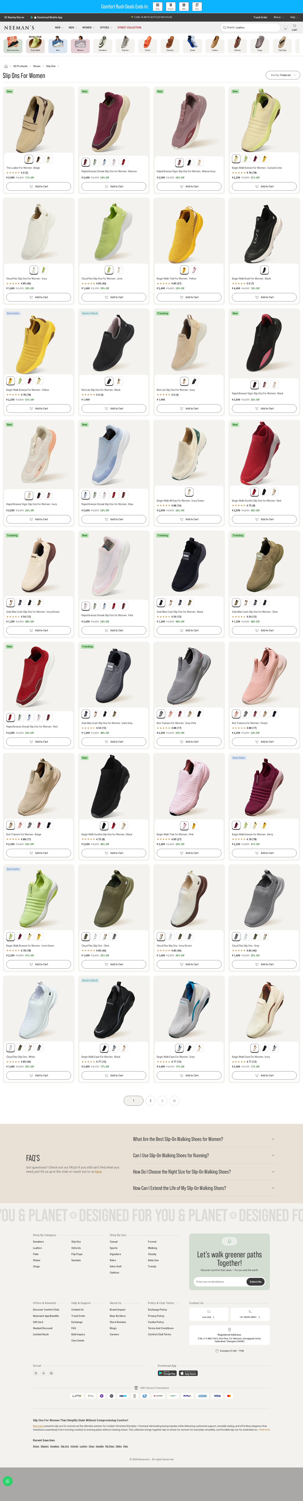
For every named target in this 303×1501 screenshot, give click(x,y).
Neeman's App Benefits (46, 1316)
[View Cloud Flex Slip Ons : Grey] (264, 898)
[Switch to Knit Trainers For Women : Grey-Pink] (161, 714)
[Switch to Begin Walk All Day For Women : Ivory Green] (189, 492)
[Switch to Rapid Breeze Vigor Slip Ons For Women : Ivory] (199, 162)
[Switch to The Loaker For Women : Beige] (29, 159)
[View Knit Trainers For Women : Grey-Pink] (189, 676)
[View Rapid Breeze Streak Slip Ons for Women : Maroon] (113, 121)
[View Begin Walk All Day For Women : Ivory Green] (189, 454)
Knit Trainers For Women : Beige (23, 834)
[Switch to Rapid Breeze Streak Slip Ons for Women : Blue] (105, 162)
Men (71, 27)
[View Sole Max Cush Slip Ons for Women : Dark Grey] (113, 676)
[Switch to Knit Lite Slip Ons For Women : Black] (109, 381)
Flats (36, 1254)
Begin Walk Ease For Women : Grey (176, 1056)
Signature (115, 1254)
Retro (113, 1260)
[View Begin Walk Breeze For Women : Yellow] (38, 343)
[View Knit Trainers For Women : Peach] (264, 676)
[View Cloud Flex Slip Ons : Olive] (113, 898)
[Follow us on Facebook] (43, 1373)
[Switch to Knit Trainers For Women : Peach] (170, 714)
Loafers (37, 1248)
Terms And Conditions (161, 1328)
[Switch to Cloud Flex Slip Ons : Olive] (86, 936)
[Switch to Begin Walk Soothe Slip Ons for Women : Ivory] (274, 492)
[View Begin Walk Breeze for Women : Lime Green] (38, 898)
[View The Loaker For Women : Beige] (38, 121)
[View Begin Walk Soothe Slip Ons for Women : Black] (113, 787)
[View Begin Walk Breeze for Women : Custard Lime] (264, 121)
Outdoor (114, 1272)
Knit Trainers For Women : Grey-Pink (176, 723)
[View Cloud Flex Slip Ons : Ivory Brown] (189, 898)
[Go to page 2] (162, 1101)
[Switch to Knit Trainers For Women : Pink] (180, 714)
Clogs (36, 1266)
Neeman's (38, 1426)
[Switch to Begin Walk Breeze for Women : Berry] (255, 158)
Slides (36, 1260)
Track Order (260, 17)
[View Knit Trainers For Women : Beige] (38, 787)
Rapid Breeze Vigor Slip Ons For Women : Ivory (31, 504)
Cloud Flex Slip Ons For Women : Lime (102, 278)
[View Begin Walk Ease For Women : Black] (113, 1010)
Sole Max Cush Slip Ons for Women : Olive (255, 611)
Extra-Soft (115, 1266)
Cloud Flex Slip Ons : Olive (95, 945)
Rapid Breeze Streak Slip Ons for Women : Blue (107, 504)
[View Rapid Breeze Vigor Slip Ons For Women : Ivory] (38, 454)
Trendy (152, 1266)
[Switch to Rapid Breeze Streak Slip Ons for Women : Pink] (114, 162)
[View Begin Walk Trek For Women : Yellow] (189, 232)
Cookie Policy (156, 1322)
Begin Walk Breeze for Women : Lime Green (30, 945)
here (98, 1171)
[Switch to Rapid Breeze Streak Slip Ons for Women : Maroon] (86, 162)
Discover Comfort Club (46, 1309)
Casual (114, 1241)
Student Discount (42, 1328)
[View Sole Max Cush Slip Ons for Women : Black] (189, 565)
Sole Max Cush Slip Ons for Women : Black (180, 611)
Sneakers (38, 1241)
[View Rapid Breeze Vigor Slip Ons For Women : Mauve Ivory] (189, 121)
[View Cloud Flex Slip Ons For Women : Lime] (113, 232)
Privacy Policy (156, 1316)
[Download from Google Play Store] (167, 1373)
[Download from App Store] (188, 1373)
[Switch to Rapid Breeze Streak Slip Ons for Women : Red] (124, 162)
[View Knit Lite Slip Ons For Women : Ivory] (189, 343)
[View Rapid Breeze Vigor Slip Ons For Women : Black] (264, 343)
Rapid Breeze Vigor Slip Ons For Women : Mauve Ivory (186, 171)
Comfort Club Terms (159, 1334)
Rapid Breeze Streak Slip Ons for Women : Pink (107, 615)
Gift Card (38, 1322)
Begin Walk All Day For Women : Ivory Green (180, 500)
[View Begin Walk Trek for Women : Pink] (189, 787)
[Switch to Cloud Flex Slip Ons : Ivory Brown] (105, 936)
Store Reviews (118, 1322)
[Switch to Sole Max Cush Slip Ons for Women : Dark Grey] (20, 602)
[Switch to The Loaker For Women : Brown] (39, 159)
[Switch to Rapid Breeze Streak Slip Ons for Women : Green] (95, 162)
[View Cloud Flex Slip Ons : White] (38, 1010)
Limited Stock (41, 1334)
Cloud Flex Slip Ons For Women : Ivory (26, 278)
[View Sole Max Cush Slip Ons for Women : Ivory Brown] (38, 565)
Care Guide (77, 1340)
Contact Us (77, 1309)
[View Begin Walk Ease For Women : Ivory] (264, 1010)
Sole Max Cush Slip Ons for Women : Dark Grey (107, 723)
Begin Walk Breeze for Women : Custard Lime (257, 167)
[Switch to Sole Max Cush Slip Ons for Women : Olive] (39, 602)
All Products (20, 66)
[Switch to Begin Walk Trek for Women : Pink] (194, 270)
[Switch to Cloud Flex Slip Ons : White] (95, 936)
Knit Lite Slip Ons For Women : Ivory (176, 390)
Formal (152, 1241)
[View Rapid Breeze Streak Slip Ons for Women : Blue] (113, 454)
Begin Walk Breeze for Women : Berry (252, 834)
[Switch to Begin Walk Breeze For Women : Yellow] (265, 158)
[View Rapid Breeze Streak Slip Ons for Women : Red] (38, 676)
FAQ (73, 1328)
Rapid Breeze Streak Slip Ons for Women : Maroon (109, 171)
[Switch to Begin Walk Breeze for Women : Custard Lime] (236, 158)
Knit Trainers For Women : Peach (250, 723)
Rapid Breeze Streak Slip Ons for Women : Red (32, 726)
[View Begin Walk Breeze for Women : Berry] (264, 787)
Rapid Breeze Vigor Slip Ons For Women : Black (257, 393)
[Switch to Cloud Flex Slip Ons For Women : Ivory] (34, 270)
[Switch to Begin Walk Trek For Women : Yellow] (184, 270)
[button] (151, 6)
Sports (113, 1248)
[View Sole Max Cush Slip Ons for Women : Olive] (264, 565)
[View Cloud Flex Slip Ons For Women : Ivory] (38, 232)
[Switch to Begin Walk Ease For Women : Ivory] (124, 1048)
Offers (104, 27)
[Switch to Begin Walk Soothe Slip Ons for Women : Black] (264, 492)
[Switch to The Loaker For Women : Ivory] (48, 159)
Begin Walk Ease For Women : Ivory (251, 1056)
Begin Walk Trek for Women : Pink (175, 834)
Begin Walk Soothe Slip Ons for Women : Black (107, 834)
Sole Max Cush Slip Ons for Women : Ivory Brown (33, 611)
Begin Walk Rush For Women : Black (251, 278)
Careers (114, 1334)
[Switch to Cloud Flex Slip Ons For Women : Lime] (43, 270)
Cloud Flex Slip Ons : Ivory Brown (174, 945)
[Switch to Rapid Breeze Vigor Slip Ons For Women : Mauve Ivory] (179, 162)
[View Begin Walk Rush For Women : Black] (264, 232)
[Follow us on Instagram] (36, 1373)
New (57, 27)
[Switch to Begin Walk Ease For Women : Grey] (114, 1048)
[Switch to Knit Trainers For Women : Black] (199, 714)
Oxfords (76, 1248)
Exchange (77, 1322)
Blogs (113, 1328)
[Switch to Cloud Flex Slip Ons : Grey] (114, 936)
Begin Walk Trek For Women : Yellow (176, 278)
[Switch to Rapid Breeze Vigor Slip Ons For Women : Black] (189, 162)
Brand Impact (117, 1309)
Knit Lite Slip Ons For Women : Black (101, 390)
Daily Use (153, 1260)
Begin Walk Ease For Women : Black (101, 1056)
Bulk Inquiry (78, 1334)
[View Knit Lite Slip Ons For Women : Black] (113, 343)
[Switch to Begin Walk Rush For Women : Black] (264, 270)
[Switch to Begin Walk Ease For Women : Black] (104, 1048)
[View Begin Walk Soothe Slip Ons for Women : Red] (264, 454)
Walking (152, 1248)
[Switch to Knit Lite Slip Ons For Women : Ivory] (119, 381)
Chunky (152, 1254)
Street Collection (129, 27)
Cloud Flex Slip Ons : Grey (245, 945)
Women (87, 27)
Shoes (37, 66)
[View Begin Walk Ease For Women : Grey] (189, 1010)
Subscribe (255, 1281)
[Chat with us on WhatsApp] (8, 1481)
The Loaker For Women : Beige (23, 167)
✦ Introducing (151, 17)
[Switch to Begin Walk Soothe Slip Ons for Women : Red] (254, 492)
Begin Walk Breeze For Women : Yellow (27, 390)
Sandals (76, 1260)
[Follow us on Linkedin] (51, 1373)
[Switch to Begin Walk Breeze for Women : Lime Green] (245, 158)
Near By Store (118, 1316)
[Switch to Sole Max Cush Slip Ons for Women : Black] (29, 602)
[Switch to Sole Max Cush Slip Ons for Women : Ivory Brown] (10, 602)
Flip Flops (77, 1254)
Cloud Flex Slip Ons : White (20, 1056)
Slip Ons (51, 66)
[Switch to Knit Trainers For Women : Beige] (189, 714)
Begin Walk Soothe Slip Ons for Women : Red (256, 500)
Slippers (45, 1446)
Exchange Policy (157, 1309)
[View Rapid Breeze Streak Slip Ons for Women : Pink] (113, 565)
